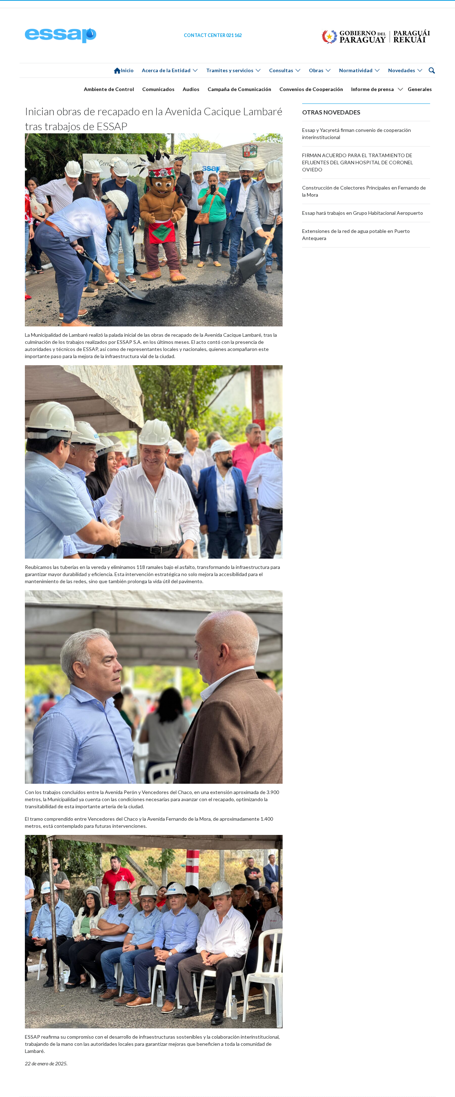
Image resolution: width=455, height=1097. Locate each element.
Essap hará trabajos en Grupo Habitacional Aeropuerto (362, 213)
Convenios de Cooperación (311, 89)
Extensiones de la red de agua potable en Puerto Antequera (356, 234)
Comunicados (158, 89)
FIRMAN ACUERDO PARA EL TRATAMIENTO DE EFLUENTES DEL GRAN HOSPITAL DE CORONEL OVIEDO (357, 162)
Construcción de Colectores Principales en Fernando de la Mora (364, 191)
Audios (191, 89)
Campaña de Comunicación (239, 89)
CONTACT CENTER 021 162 (213, 35)
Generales (420, 89)
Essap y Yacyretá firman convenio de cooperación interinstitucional (356, 133)
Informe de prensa (372, 89)
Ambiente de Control (109, 89)
